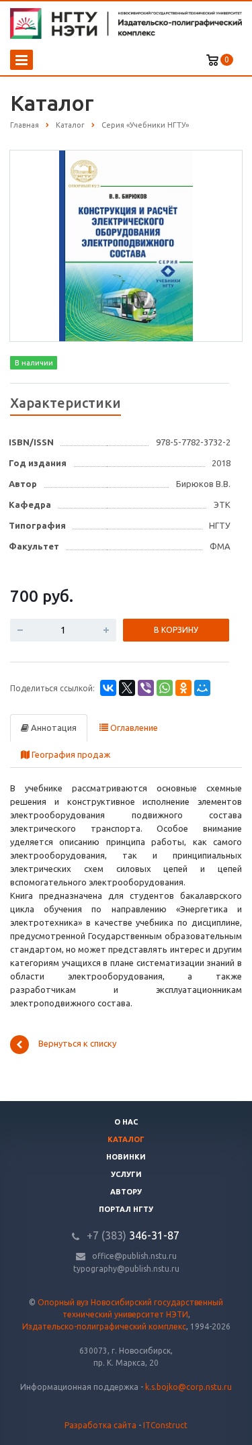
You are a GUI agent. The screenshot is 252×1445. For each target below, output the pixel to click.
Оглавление (133, 727)
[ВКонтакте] (108, 688)
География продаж (70, 754)
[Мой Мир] (202, 688)
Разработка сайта (100, 1425)
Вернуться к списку (77, 1044)
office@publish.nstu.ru (134, 1256)
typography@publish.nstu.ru (126, 1268)
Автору (126, 1192)
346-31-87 (133, 1235)
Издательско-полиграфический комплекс (104, 1326)
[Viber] (146, 688)
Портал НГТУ (126, 1209)
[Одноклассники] (183, 688)
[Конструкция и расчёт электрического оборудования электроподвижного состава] (126, 245)
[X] (127, 688)
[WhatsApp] (165, 688)
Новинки (126, 1157)
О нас (126, 1122)
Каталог (126, 1139)
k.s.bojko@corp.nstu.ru (188, 1387)
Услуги (126, 1174)
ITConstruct (165, 1425)
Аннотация (53, 727)
